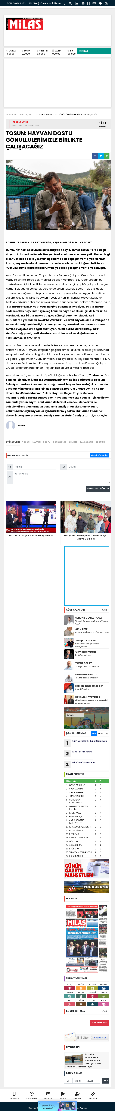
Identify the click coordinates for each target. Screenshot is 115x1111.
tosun (25, 442)
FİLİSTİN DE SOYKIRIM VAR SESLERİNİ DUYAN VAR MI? (91, 702)
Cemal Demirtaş (85, 652)
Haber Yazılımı (80, 1108)
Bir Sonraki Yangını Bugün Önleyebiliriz (87, 645)
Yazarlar (77, 1098)
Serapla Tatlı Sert (86, 640)
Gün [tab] (94, 733)
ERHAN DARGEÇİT (86, 674)
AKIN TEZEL (82, 629)
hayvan (36, 442)
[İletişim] (77, 3)
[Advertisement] (54, 37)
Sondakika (31, 1098)
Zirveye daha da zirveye (87, 666)
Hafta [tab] (100, 733)
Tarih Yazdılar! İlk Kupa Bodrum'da (86, 742)
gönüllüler (59, 442)
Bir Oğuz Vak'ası (83, 655)
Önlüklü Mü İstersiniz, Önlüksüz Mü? (92, 632)
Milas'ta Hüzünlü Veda (80, 764)
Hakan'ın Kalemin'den (89, 686)
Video (63, 1098)
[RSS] (106, 3)
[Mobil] (64, 3)
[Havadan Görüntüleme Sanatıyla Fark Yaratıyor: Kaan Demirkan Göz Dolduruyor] (74, 1058)
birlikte (72, 442)
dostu (46, 442)
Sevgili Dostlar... (82, 689)
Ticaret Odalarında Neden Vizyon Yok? (91, 622)
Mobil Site (14, 1098)
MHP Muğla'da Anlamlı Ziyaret (45, 3)
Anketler (93, 1098)
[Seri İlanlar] (88, 3)
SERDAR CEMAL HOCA (88, 618)
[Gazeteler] (94, 3)
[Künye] (100, 3)
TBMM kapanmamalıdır (86, 677)
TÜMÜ (104, 610)
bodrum (100, 442)
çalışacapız (86, 442)
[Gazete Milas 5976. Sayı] (86, 938)
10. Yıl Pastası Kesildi (79, 753)
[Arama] (70, 3)
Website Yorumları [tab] (99, 455)
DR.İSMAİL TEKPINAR (87, 697)
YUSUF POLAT (83, 663)
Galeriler (48, 1098)
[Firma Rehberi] (83, 3)
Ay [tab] (107, 733)
